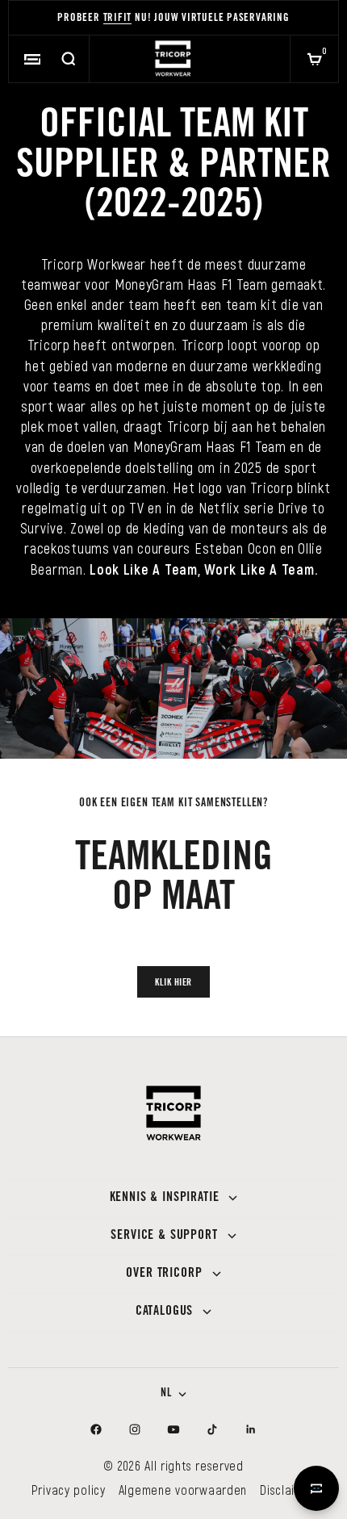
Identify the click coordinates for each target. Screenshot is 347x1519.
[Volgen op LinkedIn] (251, 1429)
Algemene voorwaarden (183, 1489)
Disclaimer (288, 1489)
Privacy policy (68, 1489)
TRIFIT (117, 19)
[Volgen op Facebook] (96, 1429)
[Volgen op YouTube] (173, 1429)
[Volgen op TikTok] (212, 1429)
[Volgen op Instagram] (134, 1429)
